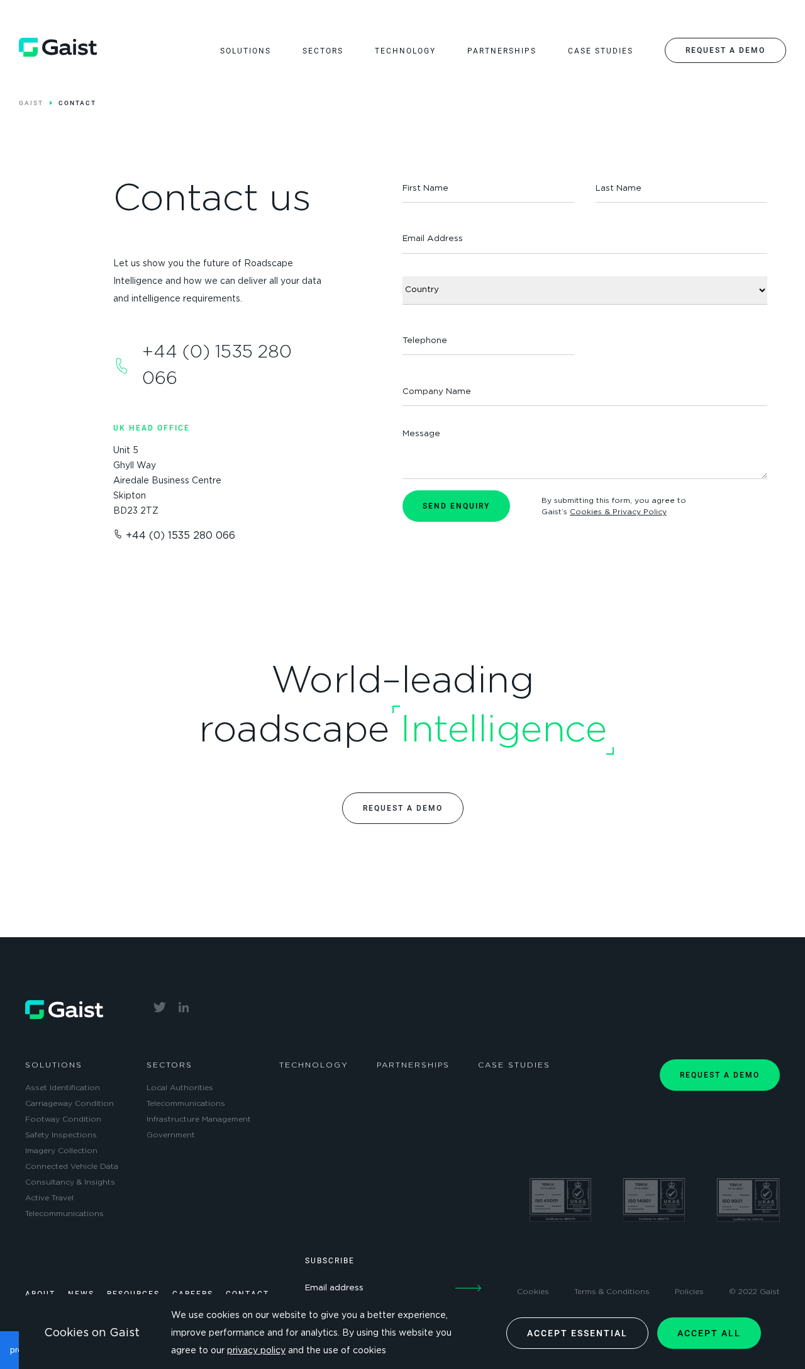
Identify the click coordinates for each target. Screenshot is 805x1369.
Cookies (533, 1291)
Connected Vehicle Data (71, 1166)
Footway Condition (63, 1119)
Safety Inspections (61, 1135)
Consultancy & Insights (70, 1182)
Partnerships (413, 1065)
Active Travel (49, 1198)
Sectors (169, 1065)
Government (171, 1135)
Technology (313, 1065)
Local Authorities (180, 1087)
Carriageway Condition (69, 1103)
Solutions (53, 1065)
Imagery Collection (61, 1150)
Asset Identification (62, 1087)
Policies (689, 1291)
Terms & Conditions (612, 1291)
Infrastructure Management (199, 1119)
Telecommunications (64, 1213)
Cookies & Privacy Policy (618, 511)
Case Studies (514, 1065)
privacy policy (256, 1350)
